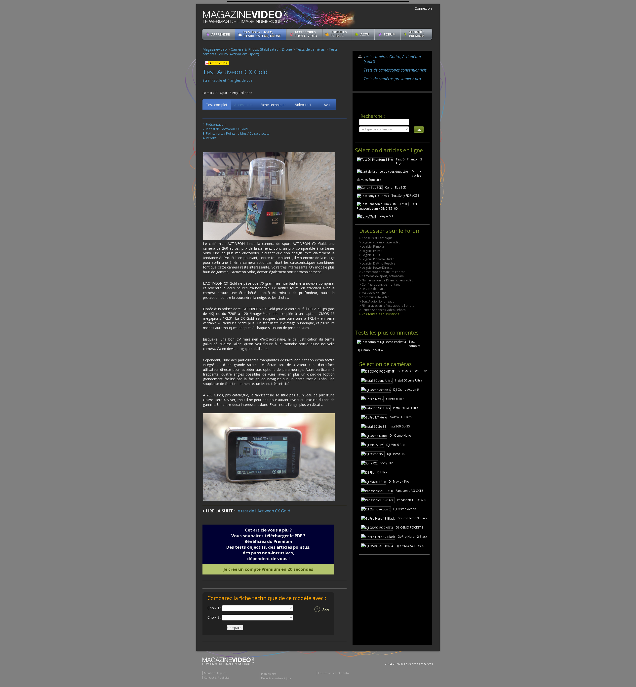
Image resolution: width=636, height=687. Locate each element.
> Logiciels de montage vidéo (379, 242)
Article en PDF (219, 63)
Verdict (211, 138)
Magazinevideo (214, 49)
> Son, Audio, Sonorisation (377, 301)
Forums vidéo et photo (333, 673)
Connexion (423, 8)
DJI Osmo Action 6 (406, 389)
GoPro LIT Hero (401, 417)
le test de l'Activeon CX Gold (227, 129)
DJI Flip (382, 472)
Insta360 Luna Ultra (408, 380)
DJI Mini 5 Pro (395, 445)
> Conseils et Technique (376, 238)
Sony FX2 (386, 463)
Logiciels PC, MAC (339, 34)
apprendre (220, 34)
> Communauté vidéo (374, 297)
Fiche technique (272, 104)
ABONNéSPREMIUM (417, 34)
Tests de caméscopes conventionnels (395, 70)
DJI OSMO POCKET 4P (412, 371)
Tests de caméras (310, 49)
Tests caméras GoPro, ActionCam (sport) (392, 59)
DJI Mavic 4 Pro (399, 481)
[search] (384, 122)
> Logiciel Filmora (371, 246)
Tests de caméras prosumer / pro (392, 78)
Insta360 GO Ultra (405, 408)
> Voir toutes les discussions (379, 314)
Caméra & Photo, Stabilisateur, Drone (262, 34)
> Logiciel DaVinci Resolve (377, 263)
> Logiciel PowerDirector (376, 268)
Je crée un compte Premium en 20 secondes (268, 569)
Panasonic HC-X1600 (411, 500)
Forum (390, 34)
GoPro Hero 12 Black (412, 536)
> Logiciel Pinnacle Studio (377, 259)
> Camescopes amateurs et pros (382, 272)
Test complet (216, 104)
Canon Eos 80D (395, 187)
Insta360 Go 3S (399, 426)
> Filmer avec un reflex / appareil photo (386, 306)
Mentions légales (215, 673)
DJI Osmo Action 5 (406, 509)
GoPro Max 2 (395, 399)
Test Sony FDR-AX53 (405, 195)
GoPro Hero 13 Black (412, 518)
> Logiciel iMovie (370, 251)
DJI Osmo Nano (400, 435)
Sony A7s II (386, 216)
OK (419, 129)
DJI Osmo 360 (396, 454)
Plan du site (269, 674)
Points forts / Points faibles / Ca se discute (238, 133)
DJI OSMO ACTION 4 (410, 546)
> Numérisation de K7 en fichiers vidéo (386, 280)
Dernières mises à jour (276, 678)
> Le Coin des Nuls (372, 289)
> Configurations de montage (379, 284)
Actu (364, 34)
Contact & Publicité (217, 677)
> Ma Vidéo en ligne (373, 293)
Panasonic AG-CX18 (409, 491)
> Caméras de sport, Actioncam (381, 276)
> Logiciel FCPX (369, 255)
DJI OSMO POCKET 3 (410, 527)
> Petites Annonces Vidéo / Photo (382, 310)
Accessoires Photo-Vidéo (306, 34)
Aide (323, 609)
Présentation (216, 124)
